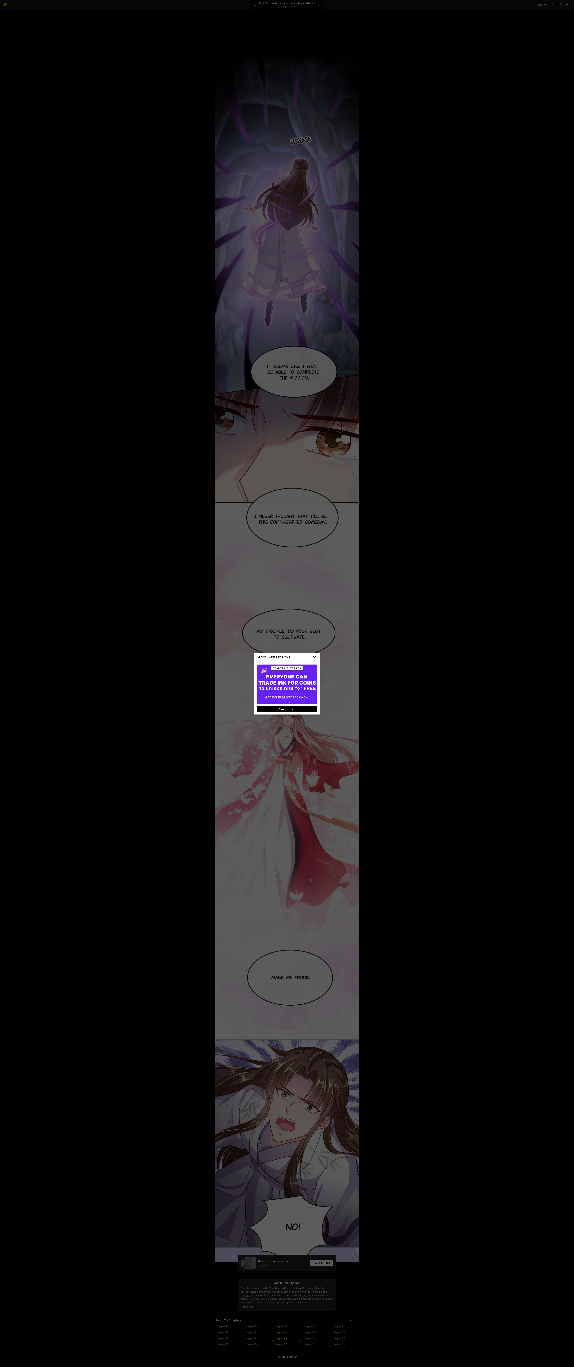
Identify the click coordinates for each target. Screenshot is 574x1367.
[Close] (314, 657)
